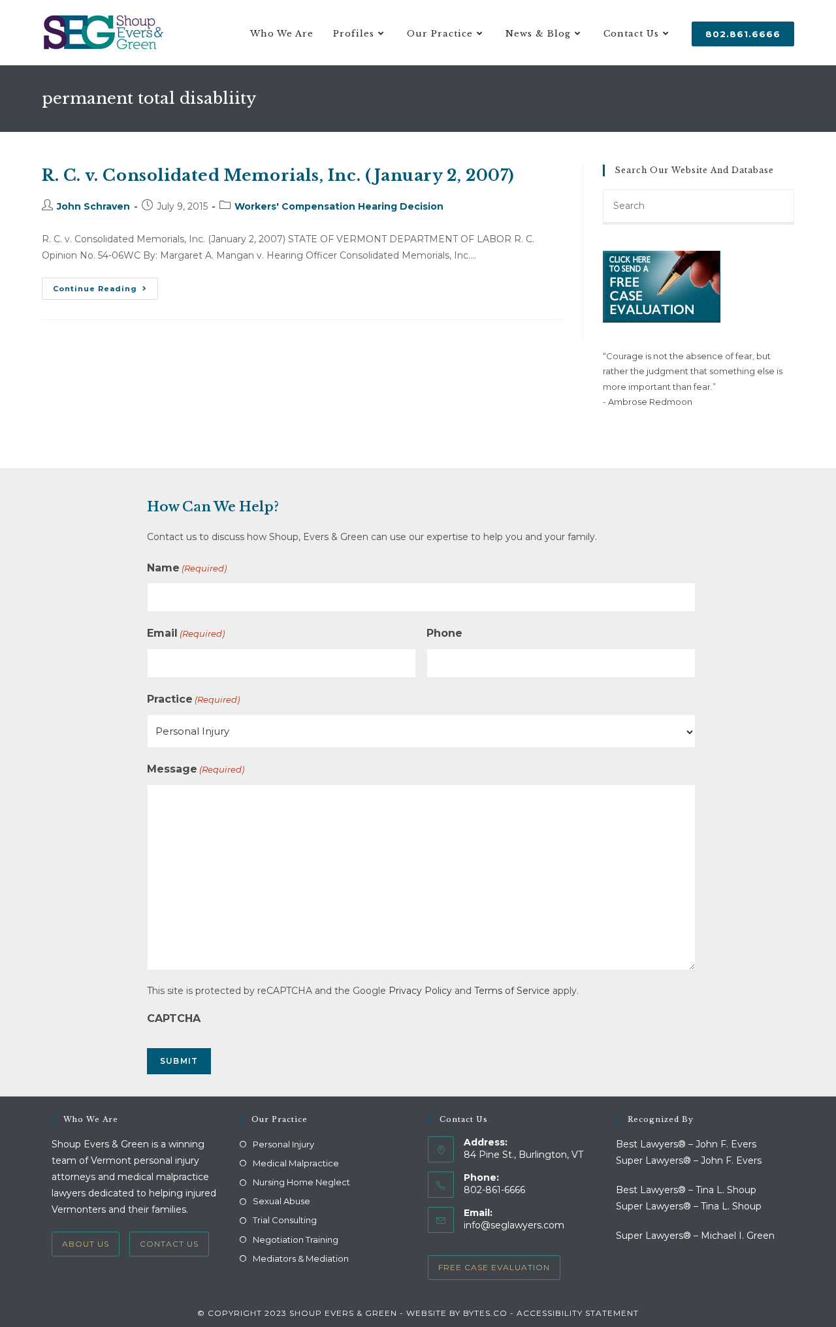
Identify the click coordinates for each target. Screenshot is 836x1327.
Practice (193, 699)
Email (186, 633)
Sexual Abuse (281, 1201)
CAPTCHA (174, 1018)
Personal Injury (283, 1144)
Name (187, 568)
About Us (85, 1244)
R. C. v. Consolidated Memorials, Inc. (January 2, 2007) (278, 175)
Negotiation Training (295, 1239)
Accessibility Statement (578, 1313)
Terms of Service (512, 991)
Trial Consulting (285, 1220)
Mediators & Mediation (301, 1258)
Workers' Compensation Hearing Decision (338, 206)
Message (195, 769)
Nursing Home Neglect (301, 1182)
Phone (444, 633)
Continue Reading (105, 291)
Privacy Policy (420, 991)
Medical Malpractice (296, 1163)
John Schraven (93, 206)
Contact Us (169, 1244)
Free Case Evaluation (494, 1267)
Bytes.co (485, 1313)
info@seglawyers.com (514, 1225)
